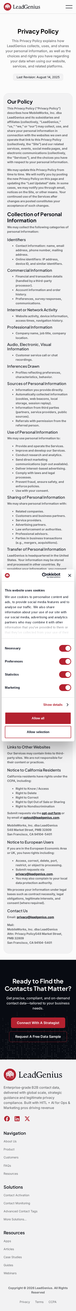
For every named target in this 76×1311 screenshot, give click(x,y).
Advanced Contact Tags (20, 1211)
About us (10, 1141)
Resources (11, 1173)
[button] (69, 6)
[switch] (65, 661)
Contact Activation (16, 1195)
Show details (52, 704)
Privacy (25, 1302)
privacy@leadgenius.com (34, 874)
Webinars (10, 1273)
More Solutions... (15, 1219)
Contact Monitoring (17, 1203)
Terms (39, 1302)
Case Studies (13, 1257)
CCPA (53, 1302)
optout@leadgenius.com (41, 817)
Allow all (38, 718)
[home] (22, 7)
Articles (9, 1249)
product (9, 1149)
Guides (8, 1265)
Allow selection (38, 732)
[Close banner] (69, 575)
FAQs (7, 1165)
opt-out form (51, 813)
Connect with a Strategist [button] (38, 1023)
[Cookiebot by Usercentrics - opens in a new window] (44, 575)
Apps (7, 1241)
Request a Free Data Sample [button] (38, 1036)
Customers (11, 1157)
